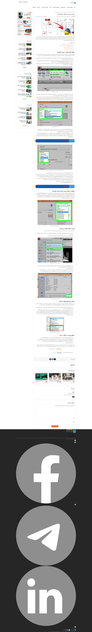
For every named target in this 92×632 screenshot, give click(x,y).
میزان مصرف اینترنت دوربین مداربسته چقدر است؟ (22, 113)
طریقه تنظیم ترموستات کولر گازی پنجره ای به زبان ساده (22, 94)
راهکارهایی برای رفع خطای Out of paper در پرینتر (68, 381)
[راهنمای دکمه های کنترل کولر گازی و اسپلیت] (29, 78)
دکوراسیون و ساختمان (56, 7)
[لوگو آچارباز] (73, 3)
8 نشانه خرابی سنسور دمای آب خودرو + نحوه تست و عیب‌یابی (22, 81)
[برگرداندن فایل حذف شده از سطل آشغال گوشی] (29, 86)
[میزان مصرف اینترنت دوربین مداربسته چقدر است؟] (29, 113)
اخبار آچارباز (34, 7)
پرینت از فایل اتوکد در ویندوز (68, 46)
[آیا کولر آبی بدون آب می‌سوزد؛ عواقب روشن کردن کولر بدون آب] (29, 58)
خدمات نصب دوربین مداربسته (72, 435)
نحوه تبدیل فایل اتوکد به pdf (68, 48)
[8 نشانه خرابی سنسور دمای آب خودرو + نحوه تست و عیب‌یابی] (29, 82)
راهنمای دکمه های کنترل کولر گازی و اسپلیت (22, 77)
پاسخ (73, 396)
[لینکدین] (46, 625)
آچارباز (47, 631)
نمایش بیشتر (24, 67)
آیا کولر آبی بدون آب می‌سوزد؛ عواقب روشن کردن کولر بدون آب (22, 58)
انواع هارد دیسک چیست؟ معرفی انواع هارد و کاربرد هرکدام (22, 44)
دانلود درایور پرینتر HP (73, 436)
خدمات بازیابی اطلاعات (73, 433)
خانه (74, 7)
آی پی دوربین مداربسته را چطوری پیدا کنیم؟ (22, 108)
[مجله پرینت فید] (73, 630)
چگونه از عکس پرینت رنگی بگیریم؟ (63, 186)
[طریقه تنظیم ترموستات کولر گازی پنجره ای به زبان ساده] (29, 95)
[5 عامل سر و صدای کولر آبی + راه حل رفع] (29, 91)
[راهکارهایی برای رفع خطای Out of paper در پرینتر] (68, 376)
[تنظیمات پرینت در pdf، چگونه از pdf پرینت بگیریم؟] (41, 376)
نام (73, 417)
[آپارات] (75, 442)
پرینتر (66, 12)
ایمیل (73, 421)
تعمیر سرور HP (74, 434)
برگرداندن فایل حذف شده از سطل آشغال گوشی (22, 86)
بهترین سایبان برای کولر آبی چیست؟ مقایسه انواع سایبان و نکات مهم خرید (22, 63)
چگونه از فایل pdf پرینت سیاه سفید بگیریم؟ (61, 140)
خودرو (50, 7)
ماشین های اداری (70, 12)
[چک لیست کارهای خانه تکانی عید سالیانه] (29, 122)
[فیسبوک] (46, 503)
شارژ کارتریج (69, 196)
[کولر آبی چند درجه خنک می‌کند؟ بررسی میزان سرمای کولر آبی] (29, 49)
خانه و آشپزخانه (63, 7)
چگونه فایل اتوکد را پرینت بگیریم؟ (68, 43)
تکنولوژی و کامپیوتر (70, 7)
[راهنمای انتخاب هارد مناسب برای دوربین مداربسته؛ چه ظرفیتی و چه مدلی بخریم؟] (29, 53)
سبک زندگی (38, 7)
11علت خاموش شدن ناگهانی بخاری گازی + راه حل (22, 117)
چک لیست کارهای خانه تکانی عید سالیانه (22, 121)
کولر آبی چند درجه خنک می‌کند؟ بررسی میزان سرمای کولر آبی (22, 49)
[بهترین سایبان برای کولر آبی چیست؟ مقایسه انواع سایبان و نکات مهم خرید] (29, 63)
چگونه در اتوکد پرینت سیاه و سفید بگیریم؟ (66, 45)
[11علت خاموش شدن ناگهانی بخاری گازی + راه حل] (29, 117)
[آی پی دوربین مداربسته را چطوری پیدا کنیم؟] (29, 109)
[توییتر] (75, 505)
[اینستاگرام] (75, 627)
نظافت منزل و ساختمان (44, 7)
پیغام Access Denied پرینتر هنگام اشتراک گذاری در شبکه (55, 381)
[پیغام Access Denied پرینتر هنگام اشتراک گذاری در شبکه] (55, 376)
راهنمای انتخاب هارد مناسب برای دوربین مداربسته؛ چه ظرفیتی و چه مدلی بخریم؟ (22, 53)
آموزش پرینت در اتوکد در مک (68, 49)
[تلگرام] (46, 565)
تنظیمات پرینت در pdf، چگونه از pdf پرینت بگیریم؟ (41, 381)
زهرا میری (72, 365)
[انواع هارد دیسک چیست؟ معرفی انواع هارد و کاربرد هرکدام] (29, 44)
